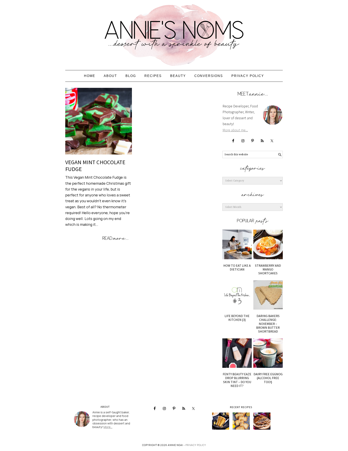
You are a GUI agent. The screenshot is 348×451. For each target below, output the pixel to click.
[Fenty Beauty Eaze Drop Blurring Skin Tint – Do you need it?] (237, 353)
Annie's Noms (174, 33)
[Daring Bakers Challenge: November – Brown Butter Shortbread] (268, 295)
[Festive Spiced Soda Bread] (261, 421)
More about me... (235, 130)
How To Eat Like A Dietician (237, 267)
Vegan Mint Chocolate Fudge (95, 166)
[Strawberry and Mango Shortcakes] (268, 244)
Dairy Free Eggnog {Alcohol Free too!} (268, 378)
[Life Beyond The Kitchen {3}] (237, 295)
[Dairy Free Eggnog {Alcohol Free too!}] (268, 353)
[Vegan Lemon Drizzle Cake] (241, 421)
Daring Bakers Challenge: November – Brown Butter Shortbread (268, 323)
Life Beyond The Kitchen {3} (237, 318)
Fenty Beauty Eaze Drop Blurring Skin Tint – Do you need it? (237, 380)
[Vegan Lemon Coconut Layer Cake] (220, 421)
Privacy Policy (195, 445)
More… (108, 427)
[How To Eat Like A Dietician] (237, 244)
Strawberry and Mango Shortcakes (268, 269)
